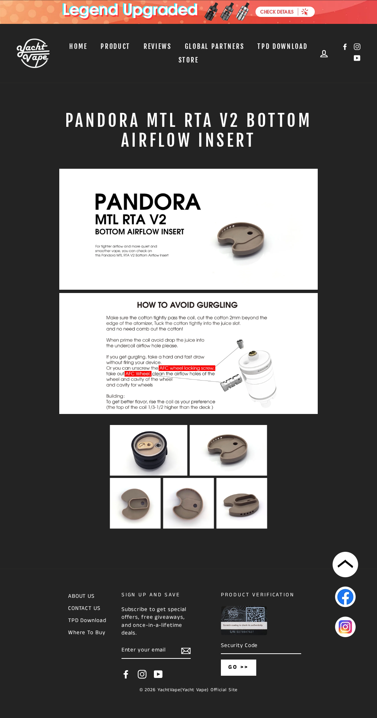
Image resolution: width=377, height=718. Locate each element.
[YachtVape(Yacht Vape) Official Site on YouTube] (158, 674)
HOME (78, 46)
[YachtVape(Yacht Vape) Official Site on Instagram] (142, 674)
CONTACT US (84, 608)
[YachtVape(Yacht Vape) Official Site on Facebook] (125, 674)
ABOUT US (81, 596)
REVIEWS (158, 46)
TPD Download (282, 46)
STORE (189, 60)
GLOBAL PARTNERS (214, 46)
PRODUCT (115, 46)
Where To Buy (87, 633)
